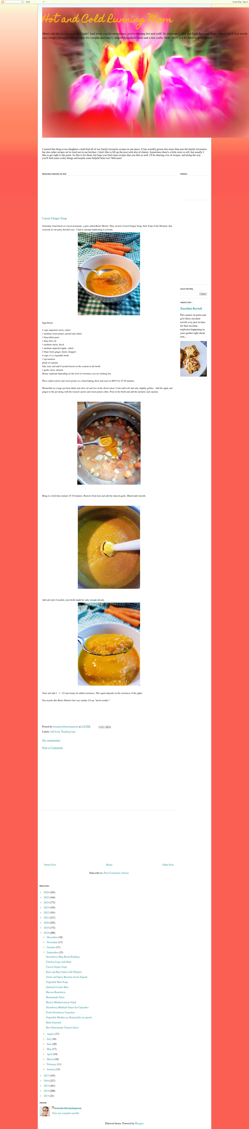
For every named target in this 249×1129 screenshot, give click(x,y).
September (53, 952)
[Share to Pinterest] (109, 727)
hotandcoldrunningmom (68, 1108)
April (50, 1054)
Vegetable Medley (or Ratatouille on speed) (69, 1017)
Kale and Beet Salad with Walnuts (64, 972)
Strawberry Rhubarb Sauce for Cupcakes (67, 1007)
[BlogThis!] (102, 727)
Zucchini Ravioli (191, 308)
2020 (47, 922)
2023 (47, 907)
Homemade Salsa (55, 997)
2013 (47, 1096)
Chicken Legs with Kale (58, 961)
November (52, 942)
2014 (47, 1090)
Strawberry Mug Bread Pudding (62, 956)
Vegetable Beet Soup (57, 982)
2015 (47, 1085)
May (49, 1049)
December (52, 937)
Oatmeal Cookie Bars (57, 987)
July (49, 1039)
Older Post (168, 864)
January (51, 1069)
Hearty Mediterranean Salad (61, 1002)
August (51, 1034)
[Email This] (100, 727)
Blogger (139, 1123)
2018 (47, 932)
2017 (47, 1075)
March (50, 1059)
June (49, 1044)
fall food (55, 731)
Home (109, 864)
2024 (47, 902)
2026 (47, 892)
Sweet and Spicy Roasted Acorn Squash (66, 977)
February (52, 1064)
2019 (47, 927)
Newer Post (50, 864)
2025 (47, 897)
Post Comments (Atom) (116, 873)
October (51, 947)
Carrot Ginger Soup (56, 967)
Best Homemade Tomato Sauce (62, 1027)
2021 (47, 917)
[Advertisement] (109, 197)
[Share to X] (104, 727)
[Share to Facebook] (107, 727)
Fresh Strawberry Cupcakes (60, 1012)
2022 (47, 912)
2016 (47, 1080)
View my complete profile (65, 1113)
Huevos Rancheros (55, 992)
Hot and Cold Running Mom (107, 20)
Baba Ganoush (53, 1022)
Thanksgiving (68, 731)
